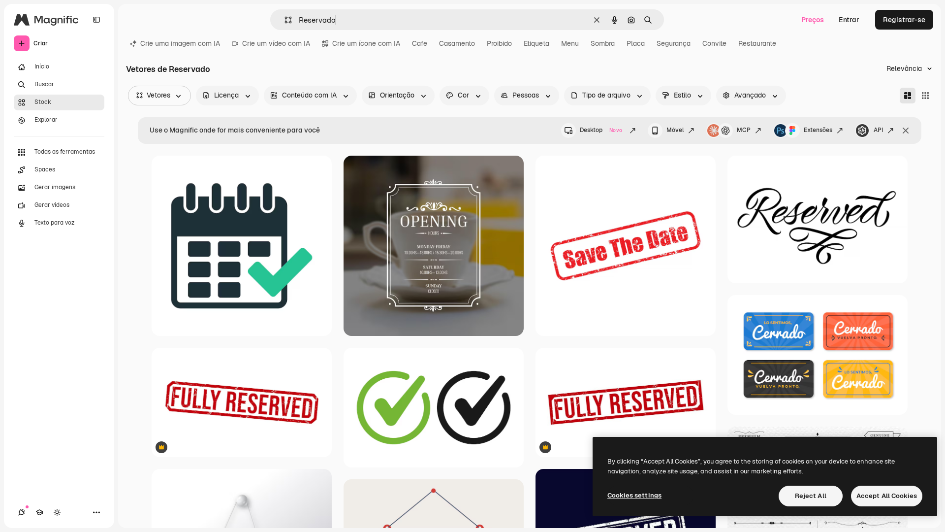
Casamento (457, 43)
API (878, 130)
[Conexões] (22, 512)
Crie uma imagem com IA (180, 43)
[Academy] (39, 512)
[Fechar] (906, 130)
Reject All (810, 496)
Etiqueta (536, 43)
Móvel (675, 130)
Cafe (419, 43)
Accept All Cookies (886, 496)
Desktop (601, 130)
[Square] (925, 95)
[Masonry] (907, 95)
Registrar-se (904, 19)
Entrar (849, 19)
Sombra (603, 43)
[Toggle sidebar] (96, 20)
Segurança (674, 43)
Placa (636, 43)
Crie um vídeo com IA (276, 43)
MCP (744, 130)
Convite (714, 43)
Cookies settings (634, 495)
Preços (812, 19)
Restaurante (757, 43)
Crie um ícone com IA (366, 43)
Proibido (499, 43)
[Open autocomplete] (284, 20)
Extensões (818, 130)
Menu (570, 43)
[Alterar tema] (57, 512)
